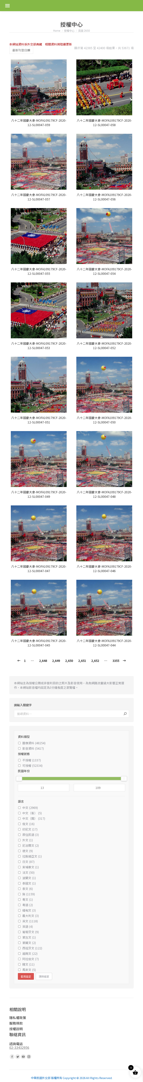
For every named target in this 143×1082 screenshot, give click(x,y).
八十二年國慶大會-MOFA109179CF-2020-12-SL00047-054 (104, 271)
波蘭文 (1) (29, 878)
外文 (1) (27, 840)
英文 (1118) (30, 921)
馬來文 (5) (29, 969)
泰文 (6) (27, 888)
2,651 (82, 660)
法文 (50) (28, 872)
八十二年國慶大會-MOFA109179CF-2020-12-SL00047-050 (104, 419)
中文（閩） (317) (33, 818)
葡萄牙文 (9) (30, 932)
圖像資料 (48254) (34, 743)
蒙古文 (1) (29, 937)
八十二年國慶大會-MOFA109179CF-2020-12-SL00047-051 (38, 419)
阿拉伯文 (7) (30, 959)
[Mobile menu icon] (7, 5)
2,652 (95, 660)
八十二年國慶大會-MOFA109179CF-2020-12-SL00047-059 (38, 122)
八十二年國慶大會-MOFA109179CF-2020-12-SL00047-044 (104, 642)
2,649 (56, 660)
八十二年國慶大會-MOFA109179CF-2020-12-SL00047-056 (104, 196)
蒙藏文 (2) (29, 942)
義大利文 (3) (30, 915)
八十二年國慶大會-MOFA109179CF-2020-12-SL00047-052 (104, 345)
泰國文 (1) (29, 883)
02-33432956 (19, 1047)
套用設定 (26, 976)
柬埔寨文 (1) (30, 867)
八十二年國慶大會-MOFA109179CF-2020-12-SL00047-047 (38, 568)
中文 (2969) (30, 807)
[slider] (19, 778)
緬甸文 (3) (29, 910)
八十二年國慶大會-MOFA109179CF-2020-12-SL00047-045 (38, 642)
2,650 (69, 660)
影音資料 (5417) (33, 748)
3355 (115, 660)
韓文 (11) (28, 964)
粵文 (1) (27, 899)
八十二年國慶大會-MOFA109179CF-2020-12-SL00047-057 (38, 196)
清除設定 (44, 976)
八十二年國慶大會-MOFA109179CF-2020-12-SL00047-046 (104, 568)
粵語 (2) (27, 905)
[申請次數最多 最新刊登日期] (21, 50)
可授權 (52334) (32, 765)
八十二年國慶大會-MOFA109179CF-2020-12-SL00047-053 (38, 345)
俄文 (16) (28, 824)
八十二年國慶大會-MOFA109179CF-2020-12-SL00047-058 (104, 122)
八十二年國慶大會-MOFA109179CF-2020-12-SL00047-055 (38, 271)
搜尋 (125, 713)
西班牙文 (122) (32, 948)
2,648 (43, 660)
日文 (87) (28, 861)
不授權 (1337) (31, 760)
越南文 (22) (30, 953)
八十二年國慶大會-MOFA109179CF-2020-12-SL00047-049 (38, 494)
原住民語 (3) (30, 834)
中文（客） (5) (32, 813)
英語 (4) (27, 926)
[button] (63, 110)
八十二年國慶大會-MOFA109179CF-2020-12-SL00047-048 (104, 494)
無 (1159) (28, 894)
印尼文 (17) (30, 829)
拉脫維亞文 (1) (32, 856)
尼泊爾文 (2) (30, 845)
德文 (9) (27, 851)
